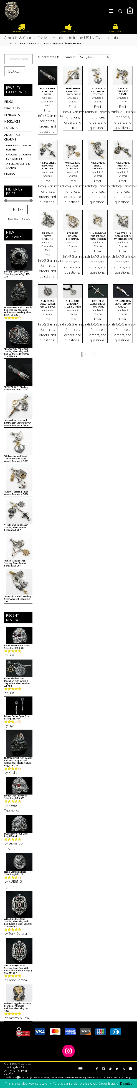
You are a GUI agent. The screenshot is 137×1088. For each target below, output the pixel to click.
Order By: (70, 57)
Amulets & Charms (39, 43)
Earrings (11, 128)
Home (23, 43)
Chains (9, 174)
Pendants (12, 115)
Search (14, 71)
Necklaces (12, 121)
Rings (8, 102)
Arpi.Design (125, 1077)
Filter (18, 209)
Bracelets (12, 108)
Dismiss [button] (126, 1083)
